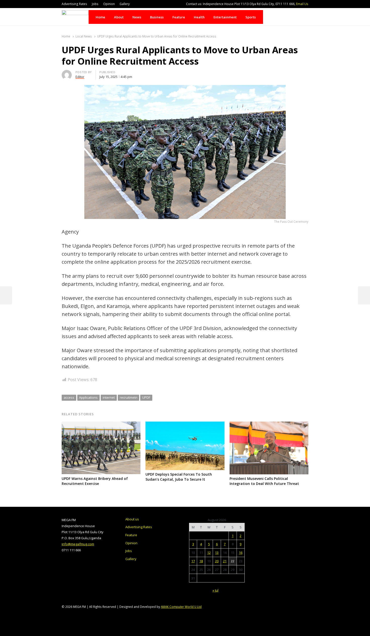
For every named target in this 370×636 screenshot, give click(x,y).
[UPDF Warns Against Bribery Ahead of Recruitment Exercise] (101, 424)
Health (199, 17)
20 (216, 561)
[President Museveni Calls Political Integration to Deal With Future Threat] (269, 424)
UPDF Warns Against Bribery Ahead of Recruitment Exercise (95, 481)
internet (109, 397)
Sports (250, 17)
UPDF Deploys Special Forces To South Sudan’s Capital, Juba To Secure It (178, 477)
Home (100, 17)
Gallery (125, 4)
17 (193, 561)
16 (240, 552)
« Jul (215, 590)
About (119, 17)
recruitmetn (128, 397)
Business (157, 17)
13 (216, 552)
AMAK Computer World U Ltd (181, 607)
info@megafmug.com (78, 544)
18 (201, 561)
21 (225, 561)
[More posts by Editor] (67, 73)
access (69, 397)
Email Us (302, 4)
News (136, 17)
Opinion (109, 4)
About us (132, 519)
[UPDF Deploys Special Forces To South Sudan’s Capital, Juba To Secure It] (184, 424)
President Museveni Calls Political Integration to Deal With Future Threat (264, 481)
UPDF (146, 397)
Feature (178, 17)
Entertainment (225, 17)
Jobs (95, 4)
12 (209, 552)
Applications (88, 397)
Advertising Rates (74, 4)
